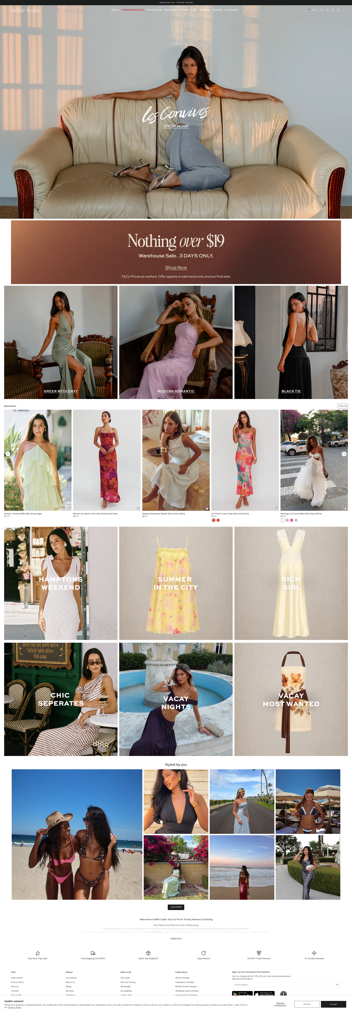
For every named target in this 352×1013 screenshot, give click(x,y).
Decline (307, 1004)
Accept (333, 1004)
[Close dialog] (226, 478)
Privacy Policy (14, 1007)
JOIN (149, 516)
